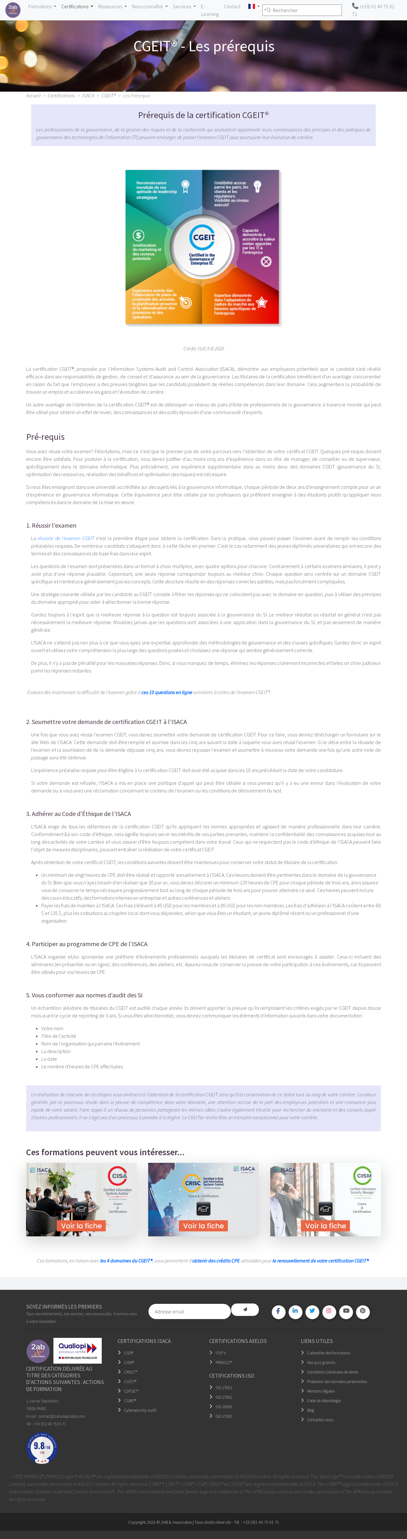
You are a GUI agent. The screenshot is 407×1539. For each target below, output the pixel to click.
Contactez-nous (320, 1420)
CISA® (128, 1353)
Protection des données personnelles (337, 1381)
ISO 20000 (224, 1406)
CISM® (129, 1362)
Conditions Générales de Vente (332, 1372)
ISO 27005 (224, 1416)
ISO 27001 (224, 1387)
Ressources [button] (110, 6)
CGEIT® (108, 95)
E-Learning (210, 10)
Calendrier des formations (328, 1353)
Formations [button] (40, 6)
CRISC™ (130, 1372)
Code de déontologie (324, 1400)
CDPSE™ (131, 1391)
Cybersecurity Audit (140, 1410)
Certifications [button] (75, 6)
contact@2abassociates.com (62, 1416)
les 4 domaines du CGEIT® (126, 1260)
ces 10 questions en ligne (166, 692)
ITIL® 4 (221, 1353)
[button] (253, 6)
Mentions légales (321, 1391)
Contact (232, 6)
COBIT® (130, 1400)
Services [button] (182, 6)
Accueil (33, 95)
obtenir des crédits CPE (216, 1260)
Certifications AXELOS (238, 1341)
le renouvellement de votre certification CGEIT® (320, 1260)
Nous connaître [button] (148, 6)
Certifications (61, 95)
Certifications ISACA (144, 1341)
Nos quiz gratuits (321, 1362)
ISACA (88, 95)
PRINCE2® (224, 1362)
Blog (310, 1410)
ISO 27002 (224, 1397)
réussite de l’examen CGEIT (66, 538)
